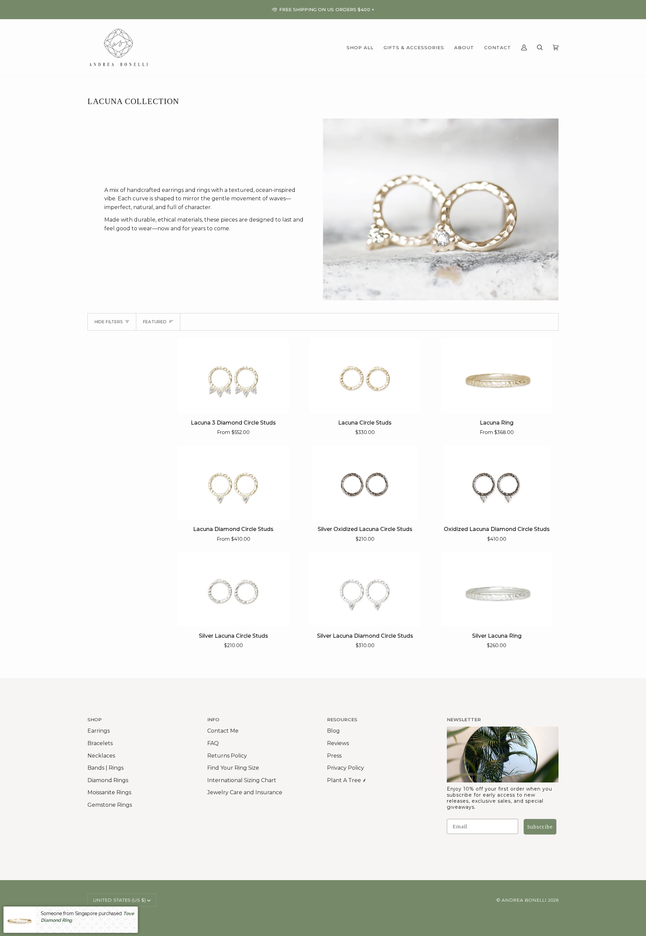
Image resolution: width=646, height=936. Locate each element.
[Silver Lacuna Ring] (496, 589)
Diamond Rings (107, 780)
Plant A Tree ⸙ (346, 780)
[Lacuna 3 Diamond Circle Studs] (233, 376)
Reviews (338, 743)
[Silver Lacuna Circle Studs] (233, 589)
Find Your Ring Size (233, 768)
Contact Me (223, 731)
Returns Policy (227, 756)
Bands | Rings (105, 768)
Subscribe (540, 827)
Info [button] (213, 719)
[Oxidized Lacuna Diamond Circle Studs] (497, 482)
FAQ (213, 743)
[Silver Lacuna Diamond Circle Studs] (365, 589)
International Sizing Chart (241, 780)
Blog (333, 731)
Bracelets (100, 743)
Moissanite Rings (109, 792)
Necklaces (101, 756)
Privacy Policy (345, 768)
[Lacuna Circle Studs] (365, 376)
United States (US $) (119, 900)
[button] (360, 47)
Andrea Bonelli (524, 900)
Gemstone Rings (109, 805)
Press (334, 756)
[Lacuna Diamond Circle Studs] (233, 482)
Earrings (98, 731)
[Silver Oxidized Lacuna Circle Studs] (365, 482)
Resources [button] (342, 719)
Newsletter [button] (464, 719)
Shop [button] (94, 719)
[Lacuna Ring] (496, 376)
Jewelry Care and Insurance (244, 792)
